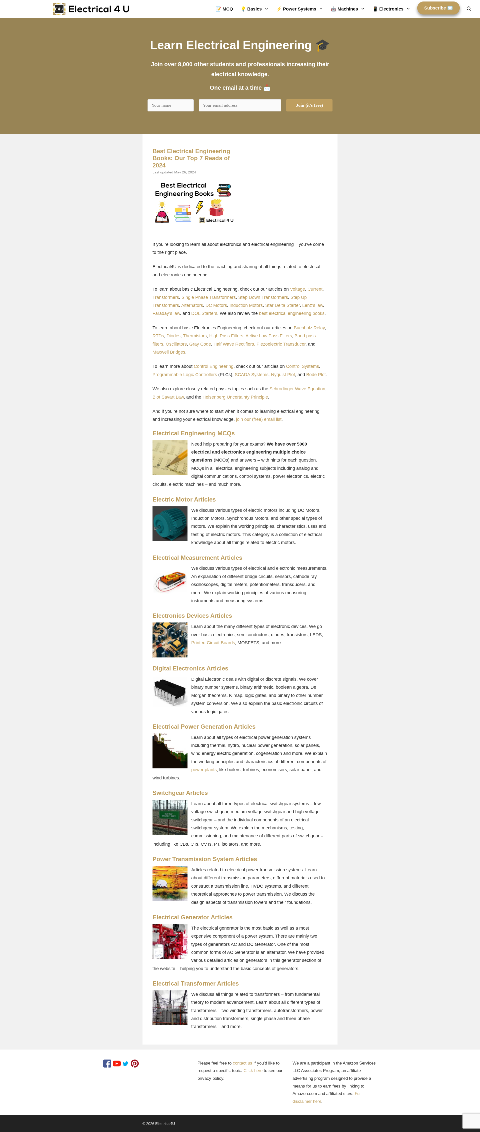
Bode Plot (316, 374)
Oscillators (176, 344)
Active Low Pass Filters (269, 335)
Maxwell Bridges (168, 352)
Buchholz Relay (309, 327)
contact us (242, 1063)
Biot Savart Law (168, 397)
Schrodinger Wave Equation (297, 388)
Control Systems (302, 366)
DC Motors (216, 305)
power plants (204, 769)
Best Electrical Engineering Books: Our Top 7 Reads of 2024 (191, 158)
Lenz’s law (312, 305)
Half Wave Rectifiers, (234, 344)
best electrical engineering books (291, 313)
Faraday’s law (166, 313)
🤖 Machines (344, 8)
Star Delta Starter (282, 305)
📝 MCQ (224, 8)
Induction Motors (246, 305)
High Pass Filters (226, 335)
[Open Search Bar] (469, 8)
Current (315, 289)
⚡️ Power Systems (296, 8)
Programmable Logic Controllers (184, 374)
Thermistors (195, 335)
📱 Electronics (388, 8)
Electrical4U (165, 1124)
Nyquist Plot (283, 374)
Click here (253, 1070)
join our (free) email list (259, 419)
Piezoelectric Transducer (281, 344)
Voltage (297, 289)
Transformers (165, 297)
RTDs (158, 335)
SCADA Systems (251, 374)
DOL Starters (204, 313)
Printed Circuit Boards (213, 642)
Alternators (192, 305)
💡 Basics (251, 8)
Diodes (173, 335)
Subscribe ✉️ (438, 7)
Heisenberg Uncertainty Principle (235, 397)
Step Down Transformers (263, 297)
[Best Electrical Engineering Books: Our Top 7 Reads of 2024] (194, 202)
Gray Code (200, 344)
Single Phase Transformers (209, 297)
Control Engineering (214, 366)
